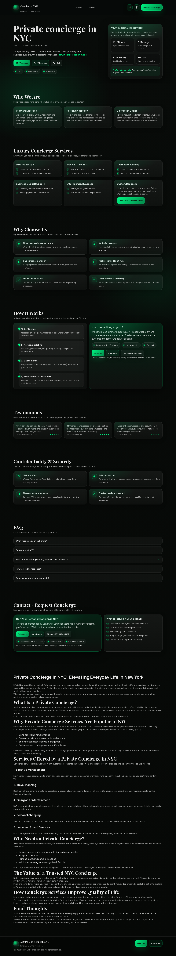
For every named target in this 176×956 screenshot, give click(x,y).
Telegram (23, 63)
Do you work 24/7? (25, 550)
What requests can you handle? (31, 541)
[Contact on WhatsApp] (137, 7)
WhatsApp (42, 63)
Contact (91, 7)
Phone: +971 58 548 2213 (58, 634)
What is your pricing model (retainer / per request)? (42, 559)
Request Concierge (151, 7)
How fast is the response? (28, 569)
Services (78, 7)
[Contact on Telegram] (130, 7)
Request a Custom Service (131, 200)
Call (58, 63)
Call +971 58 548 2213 (132, 353)
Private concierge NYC (26, 887)
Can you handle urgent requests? (32, 578)
